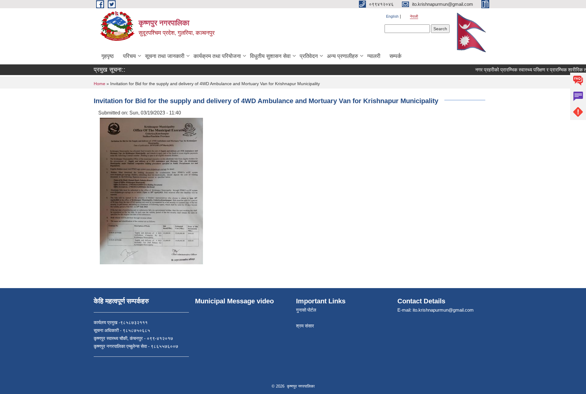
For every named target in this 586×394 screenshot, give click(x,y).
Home (99, 83)
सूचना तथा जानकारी (164, 56)
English (392, 16)
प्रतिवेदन (309, 56)
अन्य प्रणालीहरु (342, 56)
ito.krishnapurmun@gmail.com (443, 310)
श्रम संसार (305, 325)
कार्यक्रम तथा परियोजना (217, 56)
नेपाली (414, 16)
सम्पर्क (395, 56)
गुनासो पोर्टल (306, 310)
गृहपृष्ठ (107, 56)
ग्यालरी (373, 56)
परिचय (129, 56)
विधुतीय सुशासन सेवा (270, 56)
